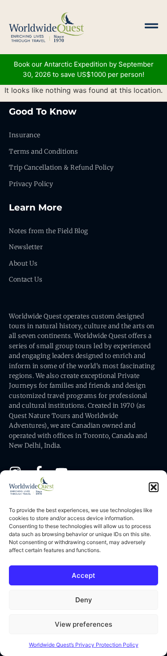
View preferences (83, 624)
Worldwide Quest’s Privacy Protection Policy (83, 644)
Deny (83, 600)
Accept (83, 575)
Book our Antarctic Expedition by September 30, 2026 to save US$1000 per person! (84, 69)
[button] (153, 487)
